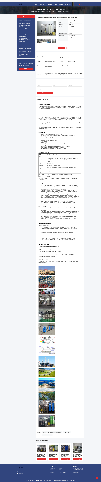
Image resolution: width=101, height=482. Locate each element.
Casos (60, 469)
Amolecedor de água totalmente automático (24, 26)
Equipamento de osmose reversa (39, 11)
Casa (32, 11)
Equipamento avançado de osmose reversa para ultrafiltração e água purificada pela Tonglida (77, 455)
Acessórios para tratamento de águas (24, 55)
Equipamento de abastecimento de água (25, 31)
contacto (70, 47)
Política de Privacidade (62, 472)
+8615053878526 (26, 65)
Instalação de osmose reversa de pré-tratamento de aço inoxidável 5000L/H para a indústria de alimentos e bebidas (53, 455)
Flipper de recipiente (22, 36)
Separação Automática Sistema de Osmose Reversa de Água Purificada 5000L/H (65, 455)
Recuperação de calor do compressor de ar (25, 52)
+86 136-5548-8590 (29, 63)
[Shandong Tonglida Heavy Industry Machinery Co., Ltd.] (20, 4)
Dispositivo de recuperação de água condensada (25, 21)
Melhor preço (61, 47)
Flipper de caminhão (22, 41)
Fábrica (51, 469)
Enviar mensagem (45, 92)
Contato (25, 68)
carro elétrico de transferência (24, 43)
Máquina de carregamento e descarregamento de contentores (24, 39)
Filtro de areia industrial (23, 28)
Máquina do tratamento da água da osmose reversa (52, 432)
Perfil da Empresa (52, 468)
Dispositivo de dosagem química (24, 34)
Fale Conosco (52, 472)
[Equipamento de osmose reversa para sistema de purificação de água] (46, 28)
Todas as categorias (76, 472)
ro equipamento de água (47, 434)
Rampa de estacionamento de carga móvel (25, 49)
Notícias (60, 468)
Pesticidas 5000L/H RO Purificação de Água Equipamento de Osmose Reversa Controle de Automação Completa (41, 455)
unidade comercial (67, 432)
